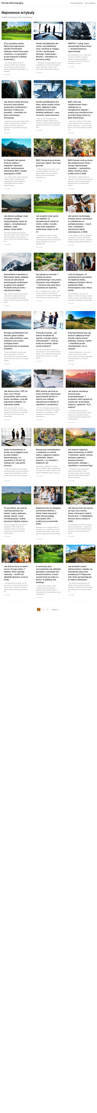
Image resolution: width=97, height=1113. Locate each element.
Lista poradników (76, 3)
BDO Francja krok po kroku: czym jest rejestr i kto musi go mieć (48, 163)
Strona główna (90, 3)
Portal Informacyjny (12, 3)
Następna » (55, 609)
